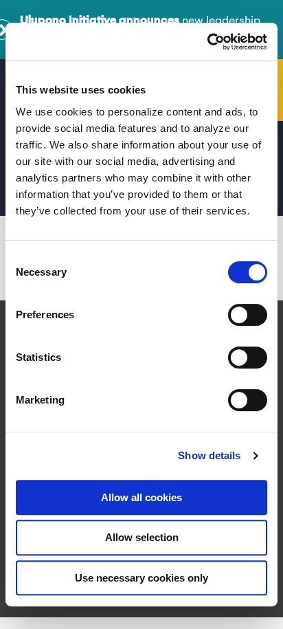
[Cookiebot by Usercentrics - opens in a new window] (207, 42)
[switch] (247, 315)
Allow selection (142, 537)
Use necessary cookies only (141, 578)
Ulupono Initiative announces (99, 20)
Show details (209, 455)
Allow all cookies (141, 497)
